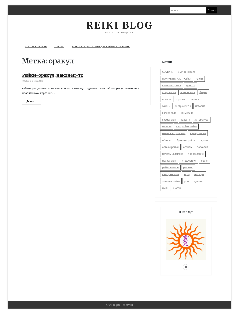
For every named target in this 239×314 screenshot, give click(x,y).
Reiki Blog (119, 25)
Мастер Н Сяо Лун (36, 46)
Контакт (59, 46)
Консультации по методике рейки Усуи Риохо (101, 46)
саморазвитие (170, 174)
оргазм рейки (170, 147)
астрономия (187, 92)
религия (188, 167)
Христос (190, 85)
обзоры (166, 140)
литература (202, 119)
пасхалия (202, 147)
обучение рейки (185, 140)
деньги (195, 99)
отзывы (187, 147)
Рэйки (199, 78)
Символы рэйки (171, 85)
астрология (169, 92)
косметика (187, 112)
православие (196, 153)
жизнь (166, 106)
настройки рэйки (186, 126)
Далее (30, 101)
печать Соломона (172, 153)
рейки (204, 160)
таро (186, 174)
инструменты (182, 106)
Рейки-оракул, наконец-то (52, 75)
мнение (166, 126)
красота (185, 119)
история (200, 106)
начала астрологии (173, 133)
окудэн (204, 140)
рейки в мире (170, 167)
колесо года (169, 112)
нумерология (198, 133)
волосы (166, 99)
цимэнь (198, 181)
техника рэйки (171, 181)
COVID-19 (167, 71)
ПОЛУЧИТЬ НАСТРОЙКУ (176, 78)
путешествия (188, 160)
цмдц (165, 188)
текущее (199, 174)
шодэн (177, 188)
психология (169, 160)
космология (169, 119)
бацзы (203, 92)
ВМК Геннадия (186, 71)
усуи (186, 181)
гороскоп (180, 99)
